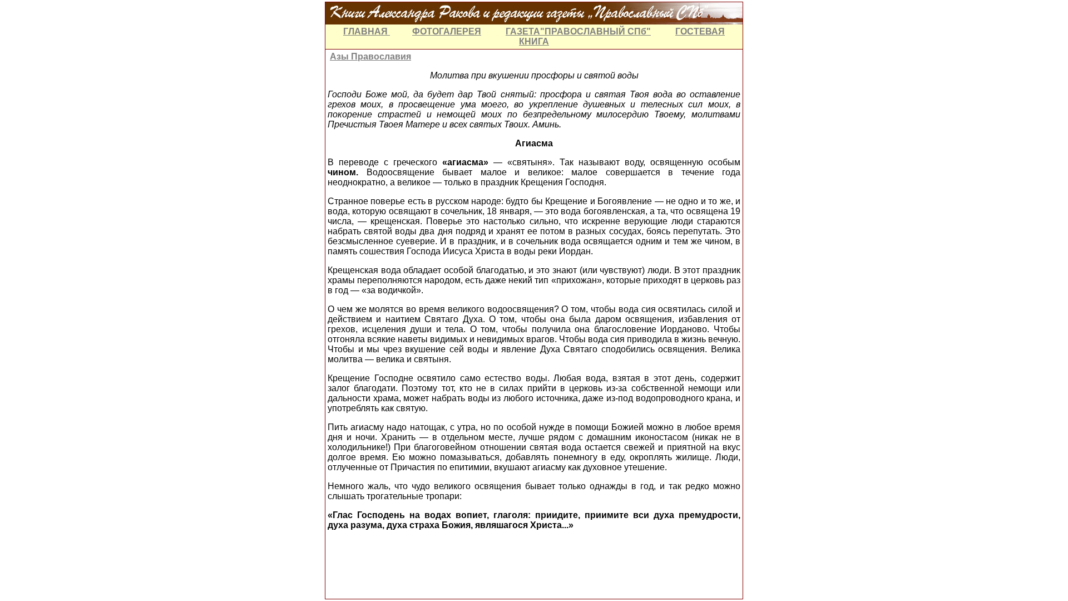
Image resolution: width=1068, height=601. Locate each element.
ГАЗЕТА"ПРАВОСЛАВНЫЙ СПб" (578, 31)
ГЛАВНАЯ (366, 31)
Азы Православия (370, 56)
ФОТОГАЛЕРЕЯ (446, 31)
